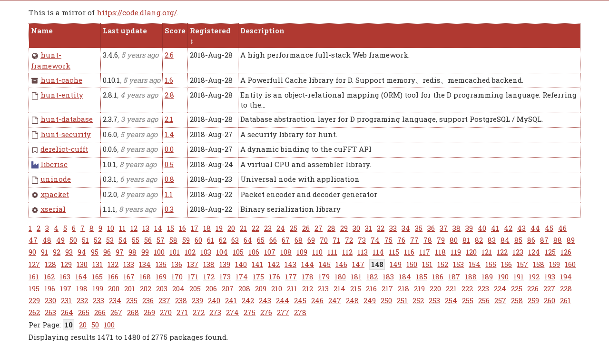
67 (286, 240)
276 (266, 312)
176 (274, 276)
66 (273, 240)
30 (356, 228)
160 (570, 264)
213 (323, 288)
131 (97, 264)
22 (255, 228)
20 (231, 228)
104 (222, 252)
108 (286, 252)
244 (282, 300)
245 (300, 300)
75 (388, 240)
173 (225, 276)
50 (73, 240)
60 (198, 240)
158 (538, 264)
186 (437, 276)
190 (503, 276)
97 (120, 252)
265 (83, 312)
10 (110, 228)
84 (505, 240)
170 (177, 276)
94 (82, 252)
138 (209, 264)
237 (164, 300)
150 (411, 264)
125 (550, 252)
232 (82, 300)
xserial (53, 209)
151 (427, 264)
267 (116, 312)
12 (134, 228)
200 (113, 288)
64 (248, 240)
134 (145, 264)
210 (276, 288)
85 (518, 240)
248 (352, 300)
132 (113, 264)
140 (241, 264)
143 (290, 264)
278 (300, 312)
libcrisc (54, 164)
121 (486, 252)
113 (362, 252)
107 (269, 252)
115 (394, 252)
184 (405, 276)
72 (349, 240)
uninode (55, 179)
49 (60, 240)
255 (467, 300)
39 (469, 228)
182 (372, 276)
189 (487, 276)
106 (253, 252)
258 (517, 300)
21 (243, 228)
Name (42, 30)
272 (199, 312)
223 (483, 288)
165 (97, 276)
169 (161, 276)
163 (64, 276)
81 (466, 240)
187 (454, 276)
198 (82, 288)
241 (231, 300)
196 (49, 288)
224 (500, 288)
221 (451, 288)
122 (502, 252)
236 (148, 300)
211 (292, 288)
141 (257, 264)
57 (161, 240)
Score (175, 30)
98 (132, 252)
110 (317, 252)
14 (158, 228)
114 (378, 252)
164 (81, 276)
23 (268, 228)
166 (113, 276)
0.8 (169, 179)
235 (132, 300)
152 (442, 264)
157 (522, 264)
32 (380, 228)
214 (339, 288)
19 (219, 228)
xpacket (54, 194)
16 (182, 228)
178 (308, 276)
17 (194, 228)
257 (500, 300)
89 (571, 240)
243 (265, 300)
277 (283, 312)
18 (207, 228)
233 (98, 300)
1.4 (169, 134)
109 (301, 252)
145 (325, 264)
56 (148, 240)
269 (149, 312)
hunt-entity (61, 94)
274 (232, 312)
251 (402, 300)
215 (355, 288)
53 (110, 240)
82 (479, 240)
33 (393, 228)
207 (228, 288)
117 (424, 252)
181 (356, 276)
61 (210, 240)
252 (418, 300)
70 (324, 240)
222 (467, 288)
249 (369, 300)
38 (456, 228)
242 (248, 300)
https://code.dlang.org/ (137, 12)
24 (280, 228)
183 (388, 276)
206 (211, 288)
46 (562, 228)
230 (50, 300)
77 (414, 240)
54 (122, 240)
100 (159, 252)
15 (170, 228)
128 (50, 264)
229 (34, 300)
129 (66, 264)
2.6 (169, 54)
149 (396, 264)
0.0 (169, 149)
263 (50, 312)
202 (145, 288)
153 (458, 264)
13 (145, 228)
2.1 (169, 119)
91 (44, 252)
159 (554, 264)
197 (65, 288)
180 (340, 276)
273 (215, 312)
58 (173, 240)
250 (386, 300)
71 (336, 240)
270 (166, 312)
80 (454, 240)
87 (544, 240)
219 (419, 288)
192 (534, 276)
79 (441, 240)
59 (186, 240)
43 (521, 228)
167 (129, 276)
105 (238, 252)
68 (299, 240)
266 (100, 312)
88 (557, 240)
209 (260, 288)
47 (33, 240)
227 (549, 288)
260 (549, 300)
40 (482, 228)
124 (534, 252)
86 (531, 240)
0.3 (169, 209)
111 (332, 252)
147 (358, 264)
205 (195, 288)
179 (324, 276)
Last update (125, 30)
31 (368, 228)
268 (133, 312)
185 (421, 276)
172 (209, 276)
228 (566, 288)
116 (409, 252)
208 (244, 288)
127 (34, 264)
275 (249, 312)
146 (341, 264)
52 (97, 240)
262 (34, 312)
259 (533, 300)
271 (182, 312)
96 (107, 252)
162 (49, 276)
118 (440, 252)
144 (307, 264)
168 (145, 276)
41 (495, 228)
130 (82, 264)
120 (471, 252)
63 (235, 240)
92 (56, 252)
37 (444, 228)
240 (214, 300)
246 (317, 300)
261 (565, 300)
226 (533, 288)
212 (307, 288)
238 (181, 300)
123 (517, 252)
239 (197, 300)
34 (406, 228)
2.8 (169, 94)
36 (431, 228)
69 (311, 240)
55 (135, 240)
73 (362, 240)
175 (258, 276)
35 (418, 228)
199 (97, 288)
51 (85, 240)
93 (69, 252)
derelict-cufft (64, 149)
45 (549, 228)
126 (565, 252)
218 (403, 288)
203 (161, 288)
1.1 (169, 194)
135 (161, 264)
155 (490, 264)
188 (471, 276)
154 (475, 264)
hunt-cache (61, 80)
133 (128, 264)
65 (261, 240)
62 (222, 240)
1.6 (169, 80)
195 (34, 288)
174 (242, 276)
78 (427, 240)
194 (566, 276)
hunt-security (65, 134)
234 (115, 300)
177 (291, 276)
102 (190, 252)
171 (192, 276)
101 (174, 252)
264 (67, 312)
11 (122, 228)
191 (518, 276)
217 (387, 288)
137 (192, 264)
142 (274, 264)
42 (508, 228)
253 (434, 300)
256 (484, 300)
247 (334, 300)
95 (94, 252)
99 (145, 252)
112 (347, 252)
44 (535, 228)
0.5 (169, 164)
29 (344, 228)
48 (46, 240)
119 (456, 252)
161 (34, 276)
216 (371, 288)
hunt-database (66, 119)
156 (506, 264)
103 (205, 252)
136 (176, 264)
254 (451, 300)
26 (306, 228)
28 (331, 228)
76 (401, 240)
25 (293, 228)
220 (435, 288)
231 (66, 300)
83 (492, 240)
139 (224, 264)
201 (129, 288)
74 (375, 240)
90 (32, 252)
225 (516, 288)
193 (549, 276)
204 (178, 288)
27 (318, 228)
